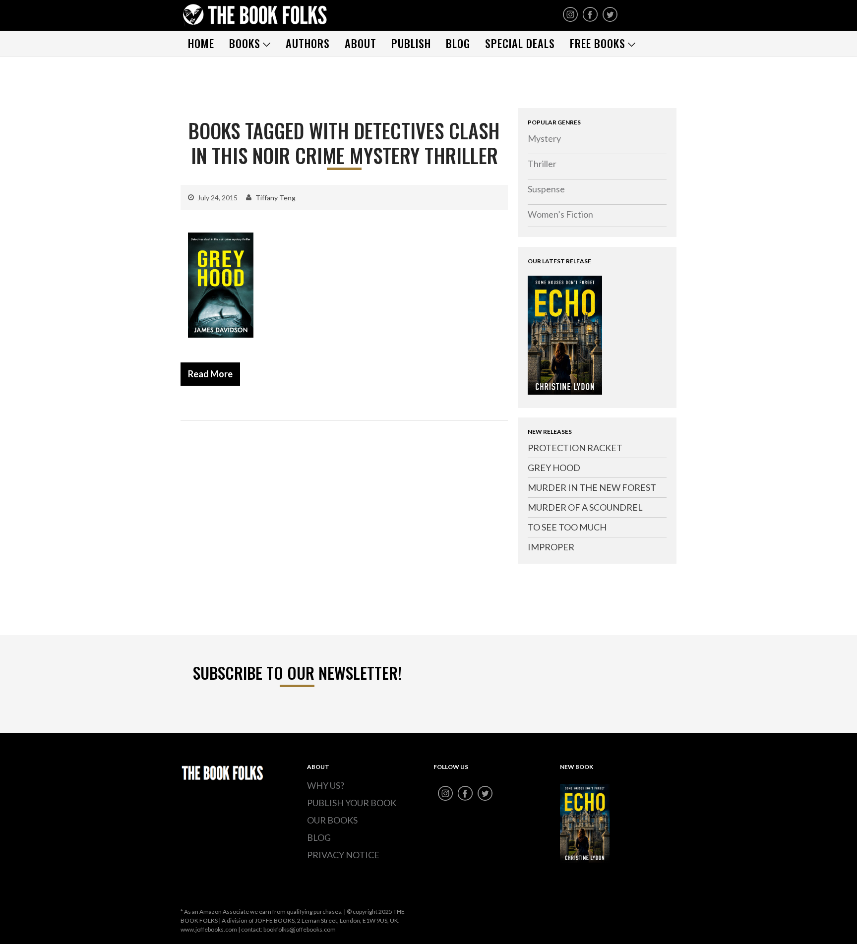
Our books (332, 820)
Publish (411, 43)
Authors (308, 43)
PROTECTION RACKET (575, 447)
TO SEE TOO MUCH (567, 527)
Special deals (520, 43)
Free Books (597, 43)
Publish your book (351, 802)
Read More (210, 373)
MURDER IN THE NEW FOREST (592, 487)
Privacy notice (343, 854)
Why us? (325, 785)
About (360, 43)
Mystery (544, 138)
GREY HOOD (554, 467)
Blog (458, 43)
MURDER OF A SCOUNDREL (585, 507)
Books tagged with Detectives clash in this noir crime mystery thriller (344, 143)
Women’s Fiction (560, 214)
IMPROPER (551, 546)
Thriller (542, 163)
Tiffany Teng (275, 197)
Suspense (546, 188)
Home (201, 43)
